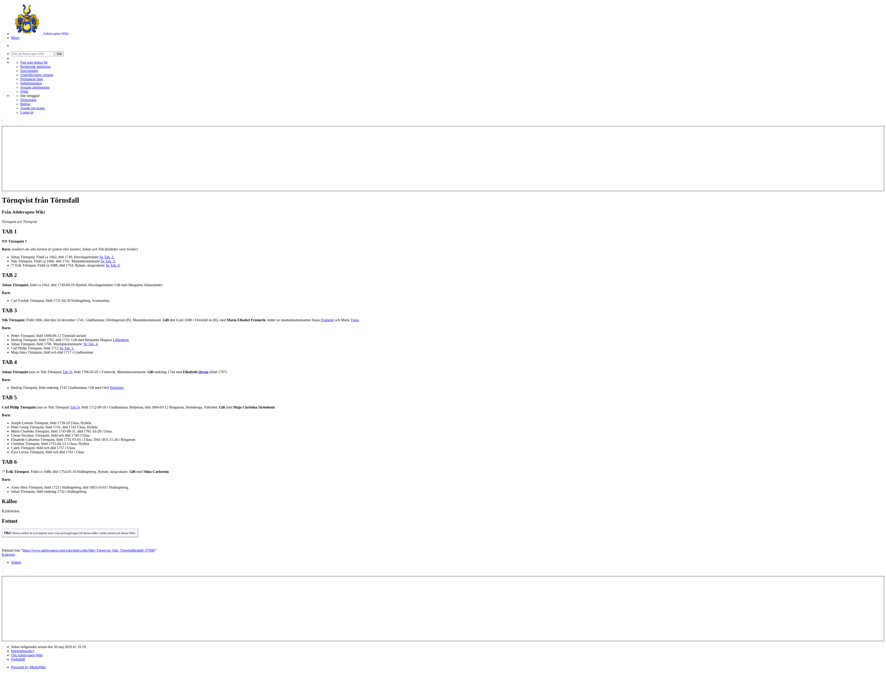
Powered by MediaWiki (28, 667)
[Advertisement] (443, 158)
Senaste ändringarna (35, 87)
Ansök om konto (32, 108)
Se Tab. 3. (108, 261)
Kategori (8, 554)
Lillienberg (121, 340)
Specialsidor (29, 71)
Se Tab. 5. (67, 348)
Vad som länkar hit (34, 62)
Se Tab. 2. (106, 257)
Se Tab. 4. (91, 344)
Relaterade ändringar (35, 67)
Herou (203, 372)
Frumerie (327, 320)
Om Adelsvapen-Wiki (27, 655)
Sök (59, 54)
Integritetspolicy (22, 651)
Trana (354, 320)
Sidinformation (31, 83)
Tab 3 (67, 372)
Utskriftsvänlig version (36, 75)
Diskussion (28, 100)
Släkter (16, 562)
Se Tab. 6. (113, 265)
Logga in (26, 112)
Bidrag (25, 104)
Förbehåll (18, 659)
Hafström (116, 388)
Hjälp (24, 91)
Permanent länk (31, 79)
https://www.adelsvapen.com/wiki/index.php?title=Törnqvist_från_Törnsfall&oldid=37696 (89, 550)
